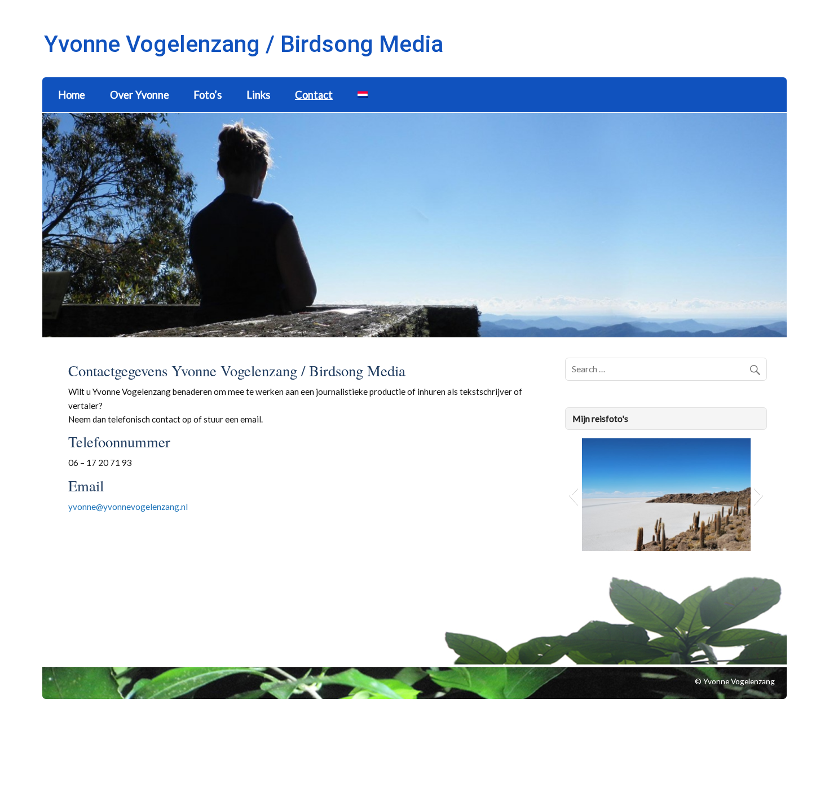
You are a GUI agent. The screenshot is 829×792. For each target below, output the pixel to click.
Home (71, 95)
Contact (314, 95)
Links (258, 95)
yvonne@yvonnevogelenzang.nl (128, 506)
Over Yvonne (139, 95)
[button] (573, 494)
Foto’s (207, 95)
